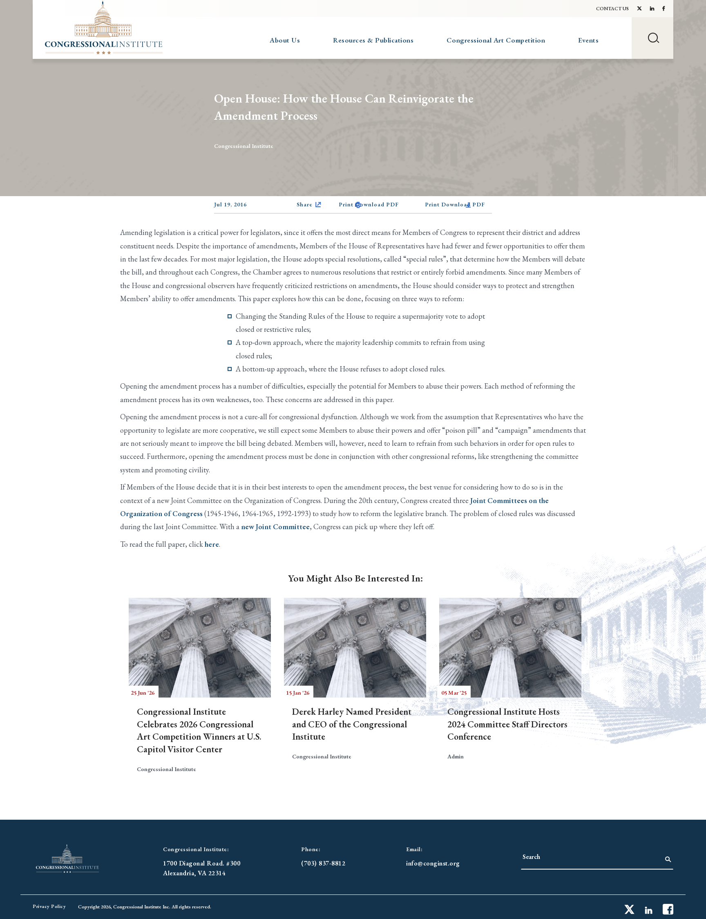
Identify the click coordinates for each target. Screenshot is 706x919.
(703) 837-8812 (323, 863)
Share (305, 204)
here (212, 544)
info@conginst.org (433, 863)
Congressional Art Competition (496, 40)
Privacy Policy (49, 906)
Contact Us (612, 8)
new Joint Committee (275, 526)
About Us (285, 40)
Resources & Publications (373, 40)
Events (588, 40)
